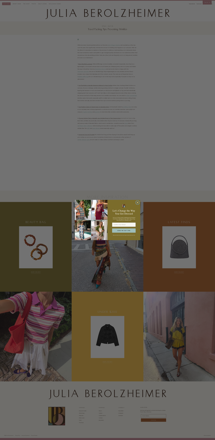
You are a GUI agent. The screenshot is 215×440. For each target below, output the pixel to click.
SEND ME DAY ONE (123, 230)
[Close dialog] (137, 202)
